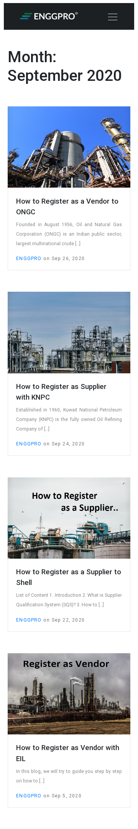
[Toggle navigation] (112, 16)
